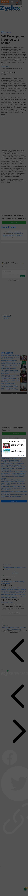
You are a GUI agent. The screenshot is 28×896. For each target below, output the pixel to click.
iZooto (24, 455)
